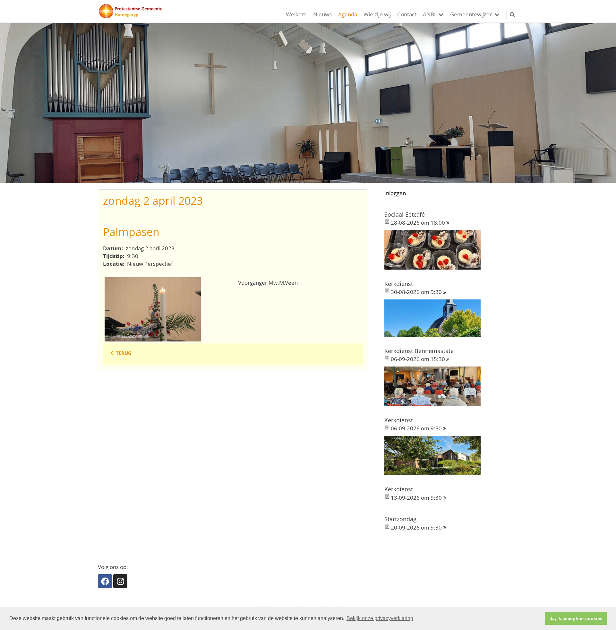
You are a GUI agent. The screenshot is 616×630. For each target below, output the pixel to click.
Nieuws (322, 14)
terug (124, 353)
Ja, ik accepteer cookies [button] (576, 618)
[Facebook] (105, 581)
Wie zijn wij (377, 14)
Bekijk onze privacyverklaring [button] (379, 618)
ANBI (429, 14)
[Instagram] (120, 581)
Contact (406, 14)
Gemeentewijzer (471, 14)
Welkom (296, 14)
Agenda (347, 14)
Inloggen (395, 193)
